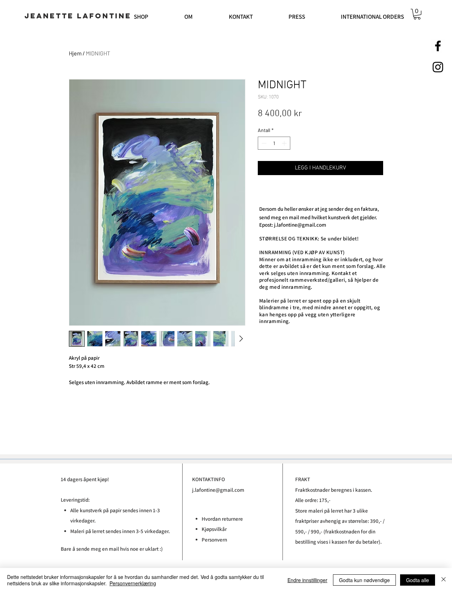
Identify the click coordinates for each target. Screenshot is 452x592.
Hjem (75, 53)
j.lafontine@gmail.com (300, 224)
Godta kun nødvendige (364, 580)
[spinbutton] (274, 143)
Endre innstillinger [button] (307, 580)
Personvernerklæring (132, 583)
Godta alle (417, 580)
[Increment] (284, 143)
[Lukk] (443, 580)
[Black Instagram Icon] (438, 67)
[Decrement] (263, 143)
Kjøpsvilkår (215, 529)
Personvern (214, 539)
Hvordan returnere (222, 518)
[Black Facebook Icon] (438, 46)
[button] (417, 14)
